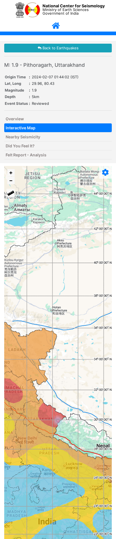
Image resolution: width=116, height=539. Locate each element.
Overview (15, 118)
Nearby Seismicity (23, 136)
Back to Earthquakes (60, 48)
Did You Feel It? (20, 145)
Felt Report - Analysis (26, 154)
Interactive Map (20, 127)
